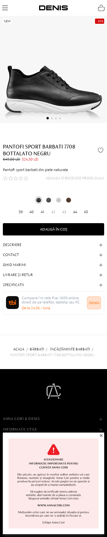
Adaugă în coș (53, 229)
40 (31, 212)
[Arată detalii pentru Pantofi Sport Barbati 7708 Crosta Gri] (48, 200)
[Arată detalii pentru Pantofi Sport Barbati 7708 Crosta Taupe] (68, 200)
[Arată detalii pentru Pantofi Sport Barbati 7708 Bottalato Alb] (58, 200)
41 (42, 212)
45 (86, 212)
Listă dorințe (101, 150)
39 (21, 212)
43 (64, 212)
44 (75, 212)
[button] (48, 118)
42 (53, 212)
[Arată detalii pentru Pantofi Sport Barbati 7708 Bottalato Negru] (38, 200)
